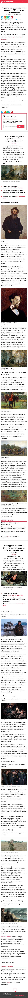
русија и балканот (16, 104)
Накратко (4, 107)
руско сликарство (7, 516)
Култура (14, 143)
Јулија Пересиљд (6, 936)
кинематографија (7, 959)
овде (8, 536)
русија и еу (5, 104)
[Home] (2, 2)
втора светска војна (8, 962)
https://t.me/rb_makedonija (15, 188)
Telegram (19, 19)
